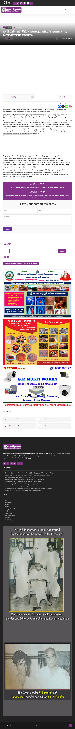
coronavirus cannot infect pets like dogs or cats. (21, 264)
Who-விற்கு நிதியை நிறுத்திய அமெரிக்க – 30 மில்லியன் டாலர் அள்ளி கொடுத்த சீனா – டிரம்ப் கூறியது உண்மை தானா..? (37, 196)
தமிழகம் (7, 517)
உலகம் (9, 27)
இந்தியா (7, 504)
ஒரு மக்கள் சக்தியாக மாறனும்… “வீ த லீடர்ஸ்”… (20, 477)
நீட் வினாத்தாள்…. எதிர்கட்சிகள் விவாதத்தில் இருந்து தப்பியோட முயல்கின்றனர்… (31, 473)
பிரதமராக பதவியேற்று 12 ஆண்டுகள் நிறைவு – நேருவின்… (23, 490)
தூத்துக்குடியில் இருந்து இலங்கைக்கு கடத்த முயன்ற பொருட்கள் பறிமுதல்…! (29, 488)
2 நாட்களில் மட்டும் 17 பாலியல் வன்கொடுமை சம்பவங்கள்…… (24, 481)
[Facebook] (59, 106)
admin (9, 38)
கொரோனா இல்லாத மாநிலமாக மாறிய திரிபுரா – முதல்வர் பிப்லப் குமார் (37, 187)
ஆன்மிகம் (8, 502)
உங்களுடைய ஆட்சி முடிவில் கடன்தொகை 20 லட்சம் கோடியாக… (25, 479)
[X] (63, 106)
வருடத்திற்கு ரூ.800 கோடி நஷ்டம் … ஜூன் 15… (19, 486)
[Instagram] (70, 106)
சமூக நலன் (8, 513)
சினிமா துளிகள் (10, 515)
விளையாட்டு (9, 520)
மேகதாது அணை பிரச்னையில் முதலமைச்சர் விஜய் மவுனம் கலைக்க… (27, 475)
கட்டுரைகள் (8, 511)
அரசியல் (8, 500)
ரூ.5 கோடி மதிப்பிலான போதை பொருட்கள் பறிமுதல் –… (22, 484)
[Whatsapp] (66, 106)
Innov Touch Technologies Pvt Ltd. (46, 725)
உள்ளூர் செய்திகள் (11, 509)
